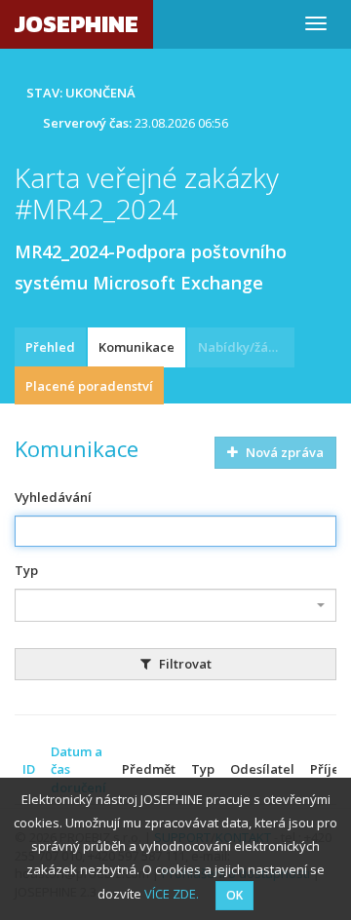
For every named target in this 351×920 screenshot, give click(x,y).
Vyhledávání (53, 497)
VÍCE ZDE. (171, 893)
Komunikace (136, 347)
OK (234, 895)
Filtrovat (184, 663)
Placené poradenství (89, 386)
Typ (26, 570)
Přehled (50, 347)
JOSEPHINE (76, 24)
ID (28, 769)
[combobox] (175, 605)
